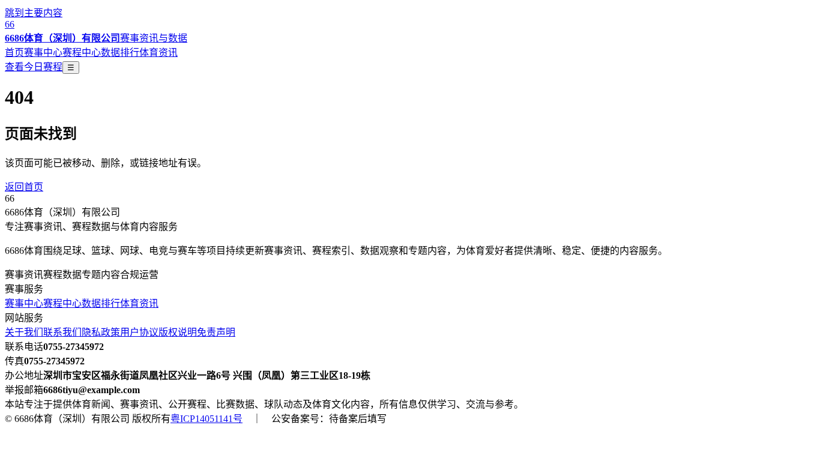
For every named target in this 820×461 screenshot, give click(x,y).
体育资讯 (158, 52)
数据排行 (120, 52)
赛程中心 (81, 52)
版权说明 (177, 332)
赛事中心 (43, 52)
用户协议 (139, 332)
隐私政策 (101, 332)
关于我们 (24, 332)
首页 (14, 52)
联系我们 (62, 332)
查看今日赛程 (33, 67)
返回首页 (24, 187)
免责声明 (216, 332)
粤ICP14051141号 (206, 419)
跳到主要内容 (33, 13)
